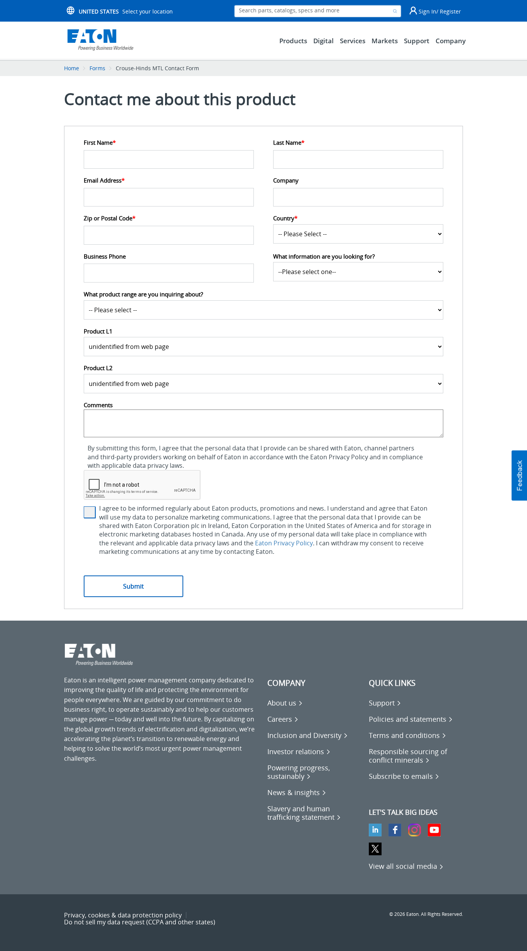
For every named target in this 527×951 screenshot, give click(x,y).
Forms (97, 68)
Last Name (288, 143)
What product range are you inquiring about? (143, 294)
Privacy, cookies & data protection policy (123, 915)
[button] (519, 475)
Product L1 (98, 331)
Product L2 (98, 368)
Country (285, 218)
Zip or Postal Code (109, 218)
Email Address (104, 180)
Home (71, 68)
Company (286, 180)
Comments (98, 405)
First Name (100, 143)
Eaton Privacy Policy (284, 543)
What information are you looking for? (324, 256)
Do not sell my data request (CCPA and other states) (139, 922)
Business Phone (105, 256)
